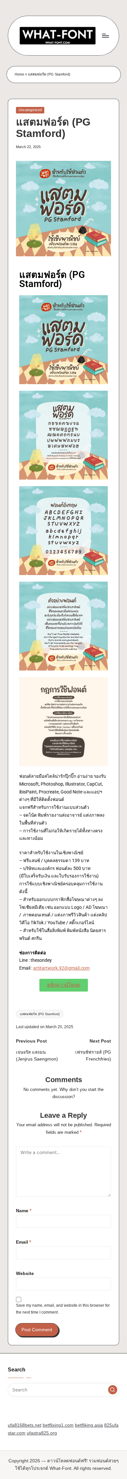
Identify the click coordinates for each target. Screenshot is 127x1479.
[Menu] (105, 35)
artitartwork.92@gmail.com (61, 968)
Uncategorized (30, 110)
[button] (112, 1389)
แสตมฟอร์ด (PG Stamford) (40, 1014)
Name (23, 1210)
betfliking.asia (89, 1425)
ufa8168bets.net (24, 1425)
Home (19, 74)
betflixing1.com (58, 1425)
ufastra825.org (42, 1433)
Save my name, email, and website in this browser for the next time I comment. (63, 1309)
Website (25, 1273)
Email (23, 1242)
